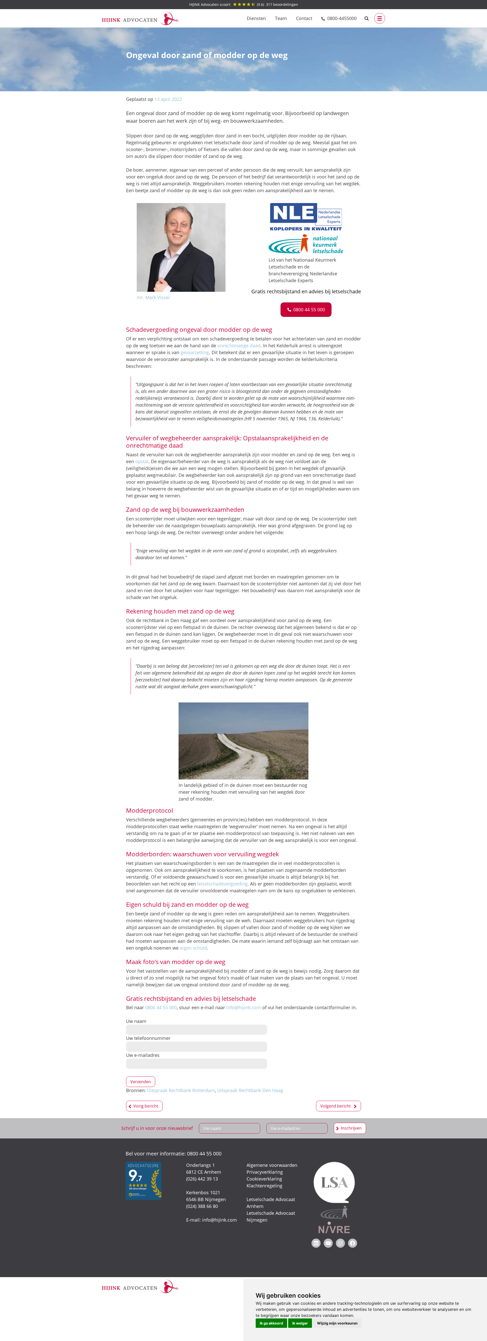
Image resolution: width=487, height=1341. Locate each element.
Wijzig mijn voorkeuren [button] (337, 1323)
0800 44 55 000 (161, 1007)
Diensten (256, 18)
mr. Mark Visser (153, 297)
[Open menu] (379, 18)
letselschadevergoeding (222, 884)
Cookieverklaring (264, 1179)
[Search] (366, 18)
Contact (304, 18)
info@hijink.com (243, 1007)
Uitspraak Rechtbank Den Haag (250, 1090)
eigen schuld (193, 948)
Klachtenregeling (264, 1186)
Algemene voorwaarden (272, 1165)
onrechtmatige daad (238, 345)
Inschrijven (351, 1128)
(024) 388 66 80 (202, 1206)
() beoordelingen (243, 4)
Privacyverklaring (265, 1172)
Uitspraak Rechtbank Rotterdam (181, 1090)
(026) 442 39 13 (202, 1179)
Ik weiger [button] (300, 1323)
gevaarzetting (195, 352)
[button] (306, 309)
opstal (141, 461)
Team (281, 18)
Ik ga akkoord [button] (271, 1323)
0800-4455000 (342, 18)
